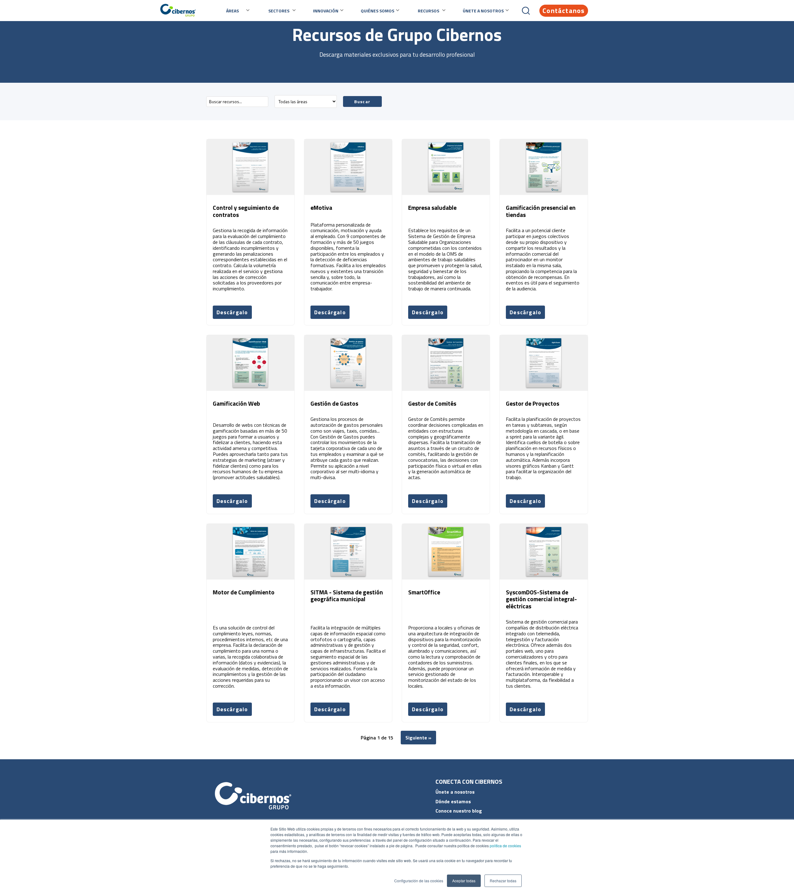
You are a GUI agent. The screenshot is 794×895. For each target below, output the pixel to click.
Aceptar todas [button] (463, 880)
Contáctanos (563, 10)
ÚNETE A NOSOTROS (483, 10)
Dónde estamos (453, 801)
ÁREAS (232, 10)
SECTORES (278, 10)
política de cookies (505, 845)
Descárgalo (232, 312)
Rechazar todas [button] (503, 880)
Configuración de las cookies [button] (418, 880)
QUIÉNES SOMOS (377, 10)
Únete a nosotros (455, 792)
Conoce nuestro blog (458, 810)
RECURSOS (428, 10)
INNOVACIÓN (325, 10)
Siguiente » (418, 737)
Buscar (362, 101)
